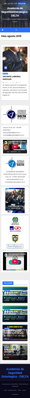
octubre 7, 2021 (11, 354)
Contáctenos (15, 394)
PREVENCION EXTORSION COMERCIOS (10, 295)
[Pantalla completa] (25, 152)
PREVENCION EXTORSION (10, 313)
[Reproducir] (5, 152)
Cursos (24, 390)
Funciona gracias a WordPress (10, 384)
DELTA (19, 82)
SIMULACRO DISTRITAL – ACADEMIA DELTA (13, 352)
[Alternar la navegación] (16, 30)
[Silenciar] (22, 152)
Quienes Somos (12, 390)
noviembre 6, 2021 (11, 335)
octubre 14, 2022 (11, 297)
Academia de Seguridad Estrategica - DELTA (15, 12)
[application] (15, 146)
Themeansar (15, 386)
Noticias (5, 73)
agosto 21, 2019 (9, 82)
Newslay (24, 384)
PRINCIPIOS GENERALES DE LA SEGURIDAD (13, 333)
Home (5, 390)
